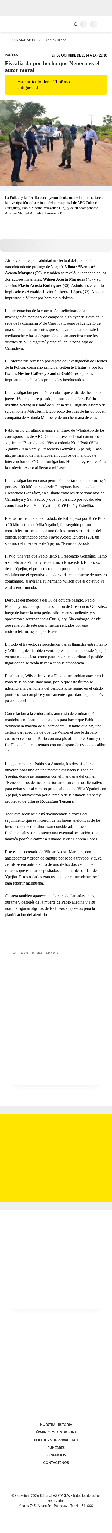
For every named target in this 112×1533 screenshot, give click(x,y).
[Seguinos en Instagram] (65, 1512)
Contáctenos (56, 1462)
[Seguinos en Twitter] (54, 1512)
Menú (105, 24)
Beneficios (56, 1455)
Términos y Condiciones (56, 1432)
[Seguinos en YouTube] (59, 1512)
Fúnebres (56, 1447)
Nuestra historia (56, 1424)
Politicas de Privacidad (56, 1440)
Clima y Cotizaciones (67, 24)
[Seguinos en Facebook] (48, 1512)
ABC (13, 23)
